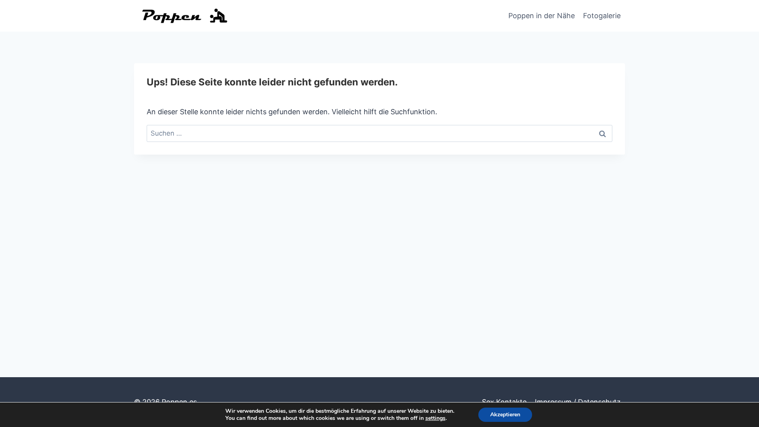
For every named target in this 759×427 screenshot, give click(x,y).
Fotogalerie (602, 15)
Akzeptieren (505, 414)
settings (435, 418)
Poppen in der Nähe (541, 15)
